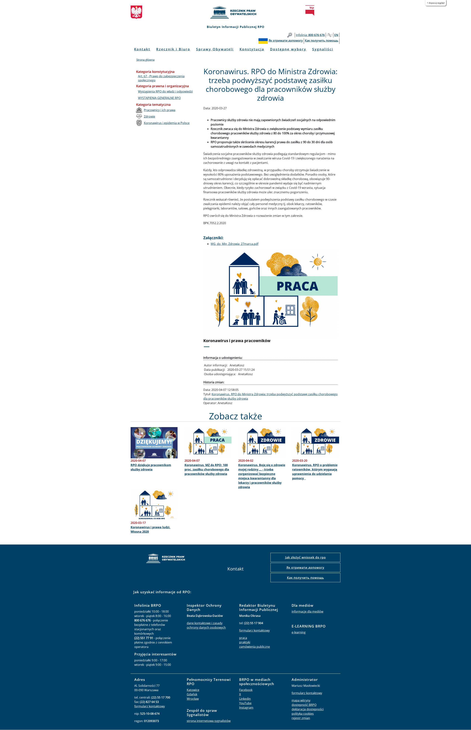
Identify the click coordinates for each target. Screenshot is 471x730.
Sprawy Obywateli (215, 49)
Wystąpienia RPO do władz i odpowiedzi (165, 91)
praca (243, 638)
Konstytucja (252, 49)
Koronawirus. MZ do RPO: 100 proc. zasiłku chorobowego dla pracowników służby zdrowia (207, 469)
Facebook (245, 690)
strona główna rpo (165, 559)
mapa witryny (301, 700)
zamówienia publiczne (254, 647)
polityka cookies (303, 714)
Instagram (246, 708)
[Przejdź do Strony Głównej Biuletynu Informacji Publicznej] (309, 10)
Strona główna (145, 59)
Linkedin (245, 699)
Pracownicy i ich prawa (159, 110)
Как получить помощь (305, 578)
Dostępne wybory (288, 49)
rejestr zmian (301, 718)
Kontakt (142, 49)
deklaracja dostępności (308, 709)
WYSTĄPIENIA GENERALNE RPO (159, 98)
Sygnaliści (322, 49)
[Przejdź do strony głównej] (235, 12)
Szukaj (290, 35)
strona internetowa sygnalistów (209, 721)
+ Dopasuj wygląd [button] (436, 2)
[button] (213, 300)
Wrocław (193, 699)
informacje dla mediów (307, 611)
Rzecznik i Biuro (173, 49)
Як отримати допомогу (305, 567)
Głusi (329, 35)
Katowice (193, 690)
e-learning (299, 632)
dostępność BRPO (304, 705)
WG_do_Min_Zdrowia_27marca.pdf (234, 244)
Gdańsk (192, 694)
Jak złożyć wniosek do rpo (305, 557)
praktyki (244, 642)
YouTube (245, 703)
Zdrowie (149, 116)
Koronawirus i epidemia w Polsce (167, 123)
